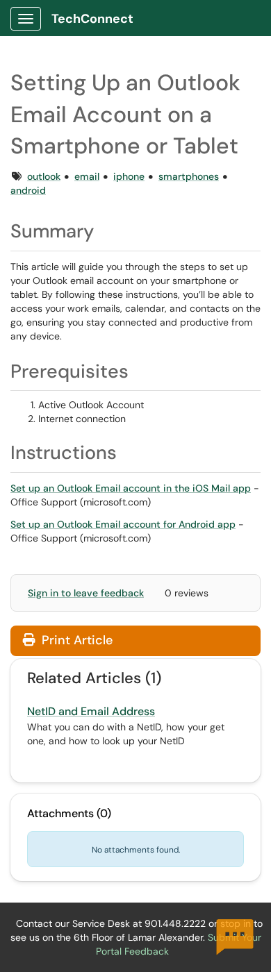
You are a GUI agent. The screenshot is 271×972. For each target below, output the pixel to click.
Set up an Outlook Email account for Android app (123, 524)
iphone (129, 176)
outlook (43, 176)
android (28, 190)
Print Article (75, 640)
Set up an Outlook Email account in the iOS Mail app (130, 488)
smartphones (188, 176)
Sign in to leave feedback (86, 593)
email (86, 176)
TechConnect (92, 18)
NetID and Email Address (91, 711)
